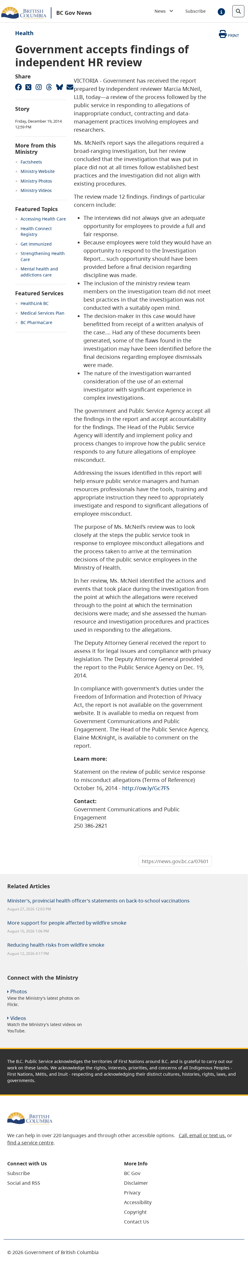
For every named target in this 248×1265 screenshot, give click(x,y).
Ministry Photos (36, 181)
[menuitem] (58, 1173)
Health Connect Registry (36, 231)
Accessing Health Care (43, 219)
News (162, 11)
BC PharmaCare (36, 322)
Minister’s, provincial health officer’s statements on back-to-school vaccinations (98, 900)
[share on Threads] (49, 87)
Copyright (135, 1212)
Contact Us (136, 1221)
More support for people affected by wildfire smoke (66, 922)
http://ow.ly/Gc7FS (145, 788)
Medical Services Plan (42, 313)
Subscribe (195, 11)
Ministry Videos (36, 190)
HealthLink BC (35, 303)
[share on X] (28, 87)
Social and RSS (23, 1183)
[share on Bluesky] (59, 87)
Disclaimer (136, 1183)
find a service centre (30, 1142)
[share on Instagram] (39, 87)
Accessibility (138, 1202)
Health (24, 33)
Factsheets (31, 162)
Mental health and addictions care (39, 272)
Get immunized (36, 244)
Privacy (132, 1192)
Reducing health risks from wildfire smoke (55, 945)
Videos (18, 1018)
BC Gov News (74, 12)
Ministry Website (38, 171)
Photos (18, 991)
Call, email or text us (202, 1135)
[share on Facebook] (18, 87)
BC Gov (132, 1173)
